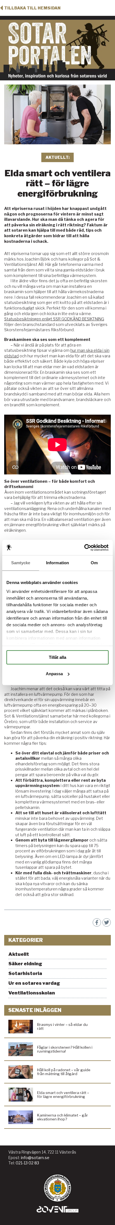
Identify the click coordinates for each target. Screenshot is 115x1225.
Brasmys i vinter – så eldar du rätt (62, 1026)
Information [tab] (57, 562)
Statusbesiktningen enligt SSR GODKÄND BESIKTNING (54, 318)
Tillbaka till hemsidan (32, 8)
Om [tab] (94, 562)
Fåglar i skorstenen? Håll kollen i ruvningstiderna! (64, 1049)
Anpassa (54, 673)
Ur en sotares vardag (34, 983)
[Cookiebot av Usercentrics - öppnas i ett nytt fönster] (84, 547)
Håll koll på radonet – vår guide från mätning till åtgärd (63, 1072)
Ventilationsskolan (31, 993)
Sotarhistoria (25, 973)
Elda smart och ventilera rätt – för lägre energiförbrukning (63, 1094)
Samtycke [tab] (20, 562)
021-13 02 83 (27, 1162)
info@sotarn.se (35, 1157)
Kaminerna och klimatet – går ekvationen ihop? (62, 1117)
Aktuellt (18, 954)
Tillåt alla (57, 657)
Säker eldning (25, 963)
